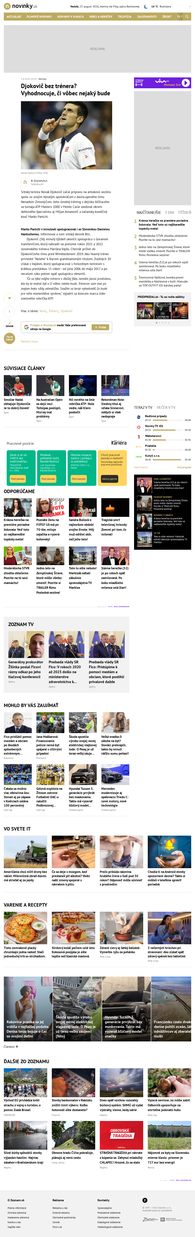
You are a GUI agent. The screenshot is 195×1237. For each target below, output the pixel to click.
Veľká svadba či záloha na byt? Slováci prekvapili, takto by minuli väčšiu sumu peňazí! (115, 745)
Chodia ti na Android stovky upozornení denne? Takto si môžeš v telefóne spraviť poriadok (166, 878)
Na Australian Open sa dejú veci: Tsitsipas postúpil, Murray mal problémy (49, 408)
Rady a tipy (105, 956)
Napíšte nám (14, 1227)
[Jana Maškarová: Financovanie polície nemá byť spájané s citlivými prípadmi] (50, 722)
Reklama (58, 1200)
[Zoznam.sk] (151, 1220)
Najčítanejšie (149, 212)
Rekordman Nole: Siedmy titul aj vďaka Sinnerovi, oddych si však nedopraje (113, 408)
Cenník (56, 1222)
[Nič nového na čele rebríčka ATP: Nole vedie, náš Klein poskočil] (83, 385)
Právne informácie (17, 1208)
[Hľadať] (187, 17)
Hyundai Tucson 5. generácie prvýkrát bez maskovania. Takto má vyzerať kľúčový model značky (82, 797)
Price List (57, 1227)
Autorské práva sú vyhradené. (157, 1210)
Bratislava (9, 758)
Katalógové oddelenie (109, 1222)
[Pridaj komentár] (9, 298)
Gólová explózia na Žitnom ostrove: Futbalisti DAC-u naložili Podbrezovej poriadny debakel (49, 797)
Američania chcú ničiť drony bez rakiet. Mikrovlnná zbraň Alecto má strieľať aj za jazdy (25, 876)
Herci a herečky (100, 16)
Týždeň (184, 212)
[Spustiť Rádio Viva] (162, 81)
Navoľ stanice (141, 467)
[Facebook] (144, 1200)
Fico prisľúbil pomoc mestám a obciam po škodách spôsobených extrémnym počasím (18, 745)
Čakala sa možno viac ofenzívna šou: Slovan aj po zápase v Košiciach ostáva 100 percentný (17, 797)
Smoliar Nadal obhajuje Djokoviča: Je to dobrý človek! (17, 404)
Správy (11, 681)
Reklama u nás (60, 1208)
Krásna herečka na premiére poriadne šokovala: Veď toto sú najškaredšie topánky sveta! (163, 224)
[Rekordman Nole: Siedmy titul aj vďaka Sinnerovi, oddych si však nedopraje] (115, 385)
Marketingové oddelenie (110, 1227)
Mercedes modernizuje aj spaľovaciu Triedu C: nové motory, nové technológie (115, 797)
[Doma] (138, 447)
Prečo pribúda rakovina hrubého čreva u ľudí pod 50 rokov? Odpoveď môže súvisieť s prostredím (121, 878)
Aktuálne (14, 16)
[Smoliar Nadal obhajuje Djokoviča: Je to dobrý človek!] (18, 385)
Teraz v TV (143, 407)
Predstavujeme (76, 809)
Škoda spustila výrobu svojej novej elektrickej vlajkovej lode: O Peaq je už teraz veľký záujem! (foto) (83, 745)
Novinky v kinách (70, 16)
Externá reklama (61, 1212)
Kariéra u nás (14, 1222)
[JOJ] (138, 427)
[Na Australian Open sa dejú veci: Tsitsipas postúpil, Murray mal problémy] (50, 385)
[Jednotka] (138, 437)
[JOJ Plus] (138, 456)
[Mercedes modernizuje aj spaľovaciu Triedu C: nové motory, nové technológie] (115, 774)
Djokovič (67, 311)
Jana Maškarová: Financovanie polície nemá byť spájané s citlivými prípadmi (49, 745)
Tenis (42, 311)
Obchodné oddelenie (109, 1217)
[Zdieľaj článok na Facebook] (9, 311)
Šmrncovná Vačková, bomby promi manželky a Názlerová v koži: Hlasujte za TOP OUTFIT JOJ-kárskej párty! (163, 281)
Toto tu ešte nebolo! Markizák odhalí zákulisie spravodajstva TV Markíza (170, 539)
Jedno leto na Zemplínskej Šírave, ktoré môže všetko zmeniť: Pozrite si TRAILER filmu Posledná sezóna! (164, 251)
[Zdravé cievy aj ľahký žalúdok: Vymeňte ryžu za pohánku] (121, 928)
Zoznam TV (21, 624)
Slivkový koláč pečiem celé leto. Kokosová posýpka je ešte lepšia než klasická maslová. (73, 952)
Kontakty (103, 1200)
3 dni (169, 212)
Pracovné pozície (20, 443)
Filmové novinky (39, 16)
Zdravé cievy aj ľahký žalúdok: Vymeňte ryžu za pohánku (120, 950)
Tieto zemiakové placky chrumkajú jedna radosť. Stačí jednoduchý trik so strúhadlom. (25, 952)
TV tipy (182, 16)
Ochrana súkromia (17, 1212)
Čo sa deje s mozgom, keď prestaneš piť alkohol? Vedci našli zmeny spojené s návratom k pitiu (71, 878)
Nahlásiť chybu (29, 341)
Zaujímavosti (147, 16)
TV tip (157, 533)
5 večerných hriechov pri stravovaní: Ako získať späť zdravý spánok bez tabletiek (166, 952)
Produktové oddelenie (109, 1212)
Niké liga (8, 809)
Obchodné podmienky (64, 1217)
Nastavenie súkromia (18, 1217)
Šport (167, 16)
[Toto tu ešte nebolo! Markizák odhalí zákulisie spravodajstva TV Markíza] (144, 539)
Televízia (125, 16)
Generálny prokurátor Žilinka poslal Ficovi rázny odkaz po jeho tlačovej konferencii (25, 669)
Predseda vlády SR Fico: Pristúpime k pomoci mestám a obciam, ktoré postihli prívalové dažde (106, 671)
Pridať (102, 327)
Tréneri (53, 311)
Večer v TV (166, 407)
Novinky (42, 78)
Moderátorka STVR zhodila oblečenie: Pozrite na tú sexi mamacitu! (163, 238)
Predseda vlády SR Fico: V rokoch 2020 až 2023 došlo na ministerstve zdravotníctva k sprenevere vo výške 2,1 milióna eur (65, 671)
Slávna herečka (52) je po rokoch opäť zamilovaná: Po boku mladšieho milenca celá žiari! (163, 266)
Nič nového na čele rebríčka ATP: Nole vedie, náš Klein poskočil (82, 406)
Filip (115, 6)
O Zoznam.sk (16, 1200)
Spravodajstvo (105, 1208)
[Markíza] (138, 417)
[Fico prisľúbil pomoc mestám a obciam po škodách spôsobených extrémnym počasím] (18, 722)
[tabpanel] (162, 253)
